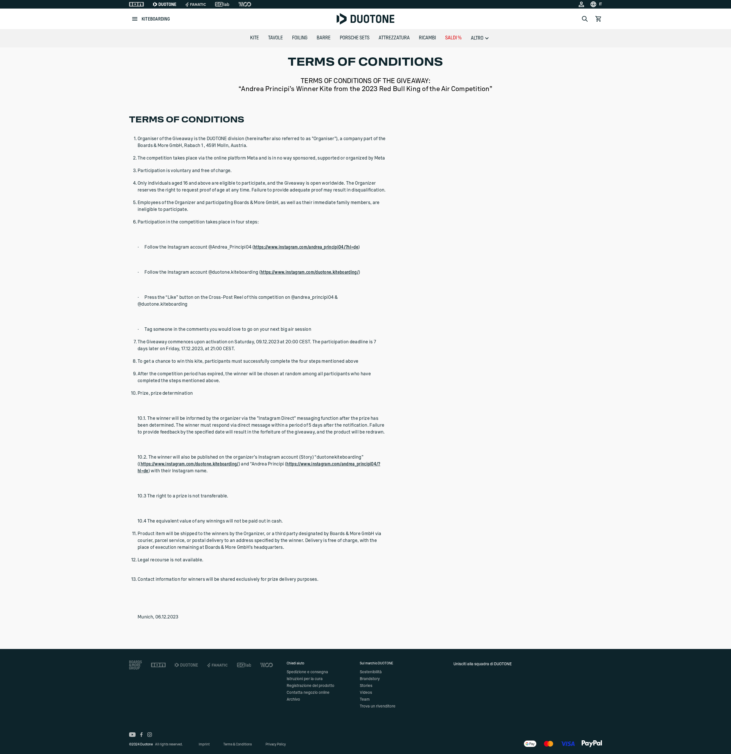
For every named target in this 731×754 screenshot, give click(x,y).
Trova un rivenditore (377, 706)
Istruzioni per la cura (305, 679)
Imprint (204, 744)
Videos (366, 693)
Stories (366, 686)
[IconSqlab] (222, 4)
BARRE (324, 38)
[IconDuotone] (164, 4)
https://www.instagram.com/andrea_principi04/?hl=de (306, 247)
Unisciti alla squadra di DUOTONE (482, 664)
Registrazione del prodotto (310, 686)
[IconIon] (136, 4)
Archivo (293, 699)
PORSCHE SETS (354, 38)
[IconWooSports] (244, 4)
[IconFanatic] (195, 4)
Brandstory (370, 679)
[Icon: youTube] (132, 734)
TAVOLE (275, 38)
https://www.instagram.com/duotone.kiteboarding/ (310, 272)
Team (364, 699)
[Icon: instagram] (149, 734)
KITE (254, 38)
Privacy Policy (276, 744)
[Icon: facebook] (141, 734)
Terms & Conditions (237, 744)
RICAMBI (427, 38)
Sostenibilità (371, 672)
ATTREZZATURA (394, 38)
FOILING (300, 38)
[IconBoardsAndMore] (135, 665)
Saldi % (453, 38)
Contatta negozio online (308, 693)
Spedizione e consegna (307, 672)
